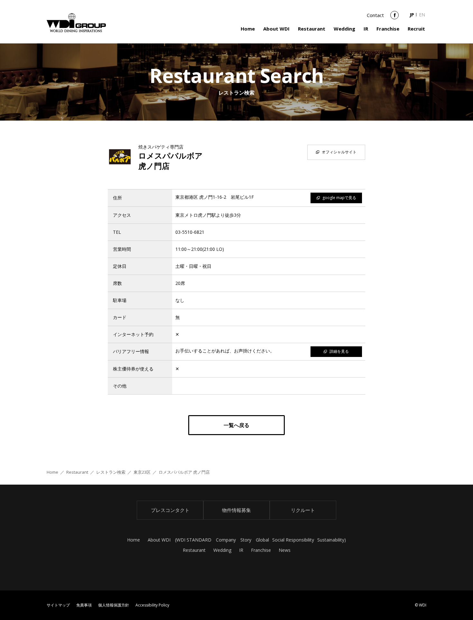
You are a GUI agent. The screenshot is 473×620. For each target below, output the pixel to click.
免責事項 (84, 605)
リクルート (303, 510)
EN (422, 14)
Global (262, 540)
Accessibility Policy (152, 605)
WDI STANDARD (193, 540)
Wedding (344, 28)
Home (248, 28)
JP (412, 14)
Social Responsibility (293, 540)
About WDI (276, 28)
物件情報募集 (236, 510)
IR (366, 28)
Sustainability (330, 540)
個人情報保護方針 (113, 605)
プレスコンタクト (170, 510)
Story (245, 540)
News (285, 550)
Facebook (394, 17)
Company (226, 540)
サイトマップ (58, 605)
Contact (375, 15)
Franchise (387, 28)
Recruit (416, 28)
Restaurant (311, 28)
